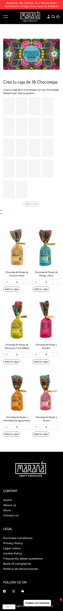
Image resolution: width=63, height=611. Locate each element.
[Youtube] (22, 591)
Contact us (11, 515)
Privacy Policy (13, 543)
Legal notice (12, 548)
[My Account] (48, 16)
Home (7, 500)
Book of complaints (17, 563)
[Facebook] (4, 591)
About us (9, 505)
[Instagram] (13, 591)
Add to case (11, 289)
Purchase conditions (17, 538)
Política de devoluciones (20, 568)
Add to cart (31, 203)
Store (7, 510)
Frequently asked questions (23, 558)
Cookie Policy (12, 553)
